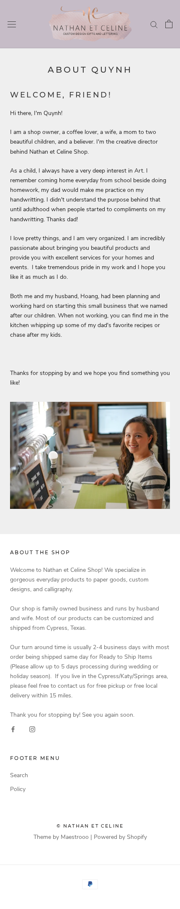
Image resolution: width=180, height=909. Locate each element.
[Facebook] (13, 729)
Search (19, 775)
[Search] (154, 24)
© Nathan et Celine (90, 826)
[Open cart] (168, 24)
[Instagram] (32, 729)
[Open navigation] (12, 24)
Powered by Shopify (120, 837)
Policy (18, 789)
